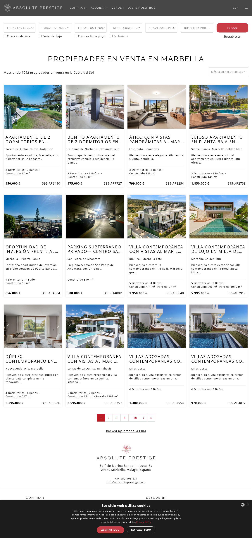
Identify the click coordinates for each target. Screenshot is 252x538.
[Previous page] (8, 107)
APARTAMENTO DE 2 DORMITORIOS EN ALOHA (28, 141)
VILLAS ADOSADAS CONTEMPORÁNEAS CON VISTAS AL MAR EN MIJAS (156, 363)
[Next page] (57, 107)
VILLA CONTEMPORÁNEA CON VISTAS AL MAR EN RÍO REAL (156, 251)
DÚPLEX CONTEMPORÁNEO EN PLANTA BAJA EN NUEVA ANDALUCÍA (32, 363)
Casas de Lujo (52, 36)
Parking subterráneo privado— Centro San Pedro (95, 251)
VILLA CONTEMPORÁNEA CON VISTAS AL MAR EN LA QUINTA (94, 361)
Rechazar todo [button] (141, 529)
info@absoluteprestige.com (126, 482)
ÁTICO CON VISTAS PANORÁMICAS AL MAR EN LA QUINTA (154, 141)
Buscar (232, 28)
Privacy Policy (143, 522)
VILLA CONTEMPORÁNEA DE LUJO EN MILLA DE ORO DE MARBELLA (218, 251)
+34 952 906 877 (126, 478)
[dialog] (126, 519)
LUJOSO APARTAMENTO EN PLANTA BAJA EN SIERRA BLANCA (217, 141)
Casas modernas (18, 36)
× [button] (247, 504)
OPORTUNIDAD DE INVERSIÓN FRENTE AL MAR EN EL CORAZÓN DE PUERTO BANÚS (30, 253)
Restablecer (232, 37)
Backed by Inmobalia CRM (126, 431)
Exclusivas (120, 36)
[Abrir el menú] (246, 8)
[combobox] (19, 27)
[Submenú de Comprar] (86, 7)
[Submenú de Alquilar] (107, 7)
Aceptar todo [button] (110, 529)
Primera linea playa (92, 36)
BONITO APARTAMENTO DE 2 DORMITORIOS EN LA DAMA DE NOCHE (94, 141)
